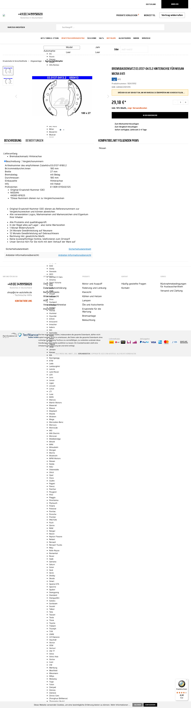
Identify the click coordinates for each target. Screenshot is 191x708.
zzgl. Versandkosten (137, 108)
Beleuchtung (88, 320)
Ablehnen (137, 704)
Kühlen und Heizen (92, 296)
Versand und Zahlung (171, 290)
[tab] (12, 140)
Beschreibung (13, 161)
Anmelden (174, 4)
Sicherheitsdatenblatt (80, 249)
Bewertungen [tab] (34, 140)
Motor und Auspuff (92, 283)
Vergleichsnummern (33, 161)
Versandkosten (84, 353)
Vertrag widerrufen (172, 15)
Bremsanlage (89, 315)
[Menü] (186, 680)
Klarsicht (86, 292)
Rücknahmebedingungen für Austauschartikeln (173, 285)
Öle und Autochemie (93, 304)
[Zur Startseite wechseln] (4, 15)
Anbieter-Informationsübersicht (74, 255)
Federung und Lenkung (94, 287)
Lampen (86, 300)
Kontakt (125, 287)
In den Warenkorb (150, 115)
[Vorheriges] (16, 96)
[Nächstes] (108, 96)
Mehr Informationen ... (120, 705)
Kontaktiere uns (23, 301)
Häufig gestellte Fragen (133, 283)
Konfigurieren (150, 704)
